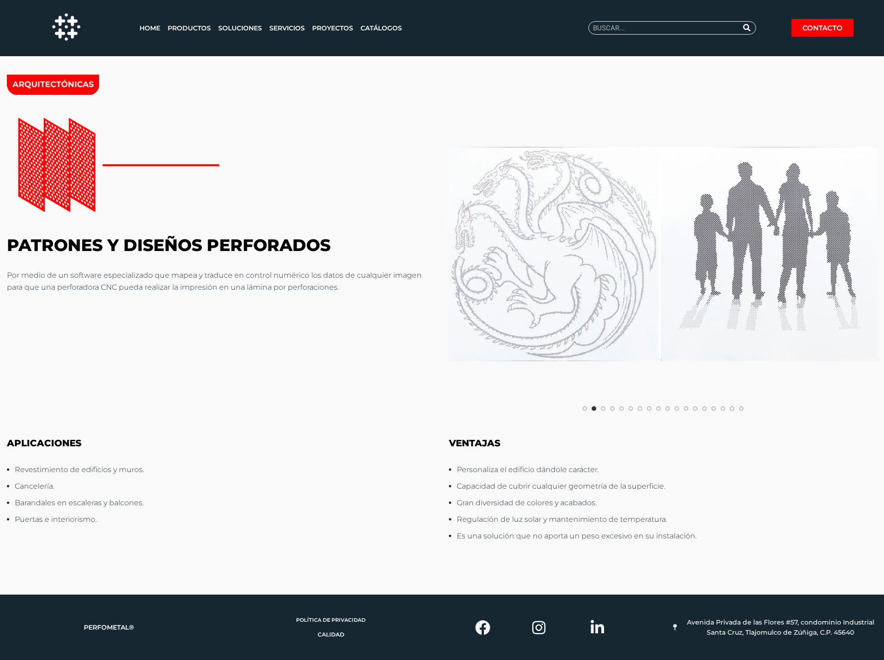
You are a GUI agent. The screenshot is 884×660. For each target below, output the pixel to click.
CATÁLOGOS (381, 28)
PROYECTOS (332, 28)
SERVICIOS (287, 28)
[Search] (747, 28)
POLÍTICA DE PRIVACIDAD (331, 620)
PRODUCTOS (189, 28)
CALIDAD (331, 634)
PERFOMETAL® (109, 627)
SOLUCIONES (240, 28)
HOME (150, 28)
